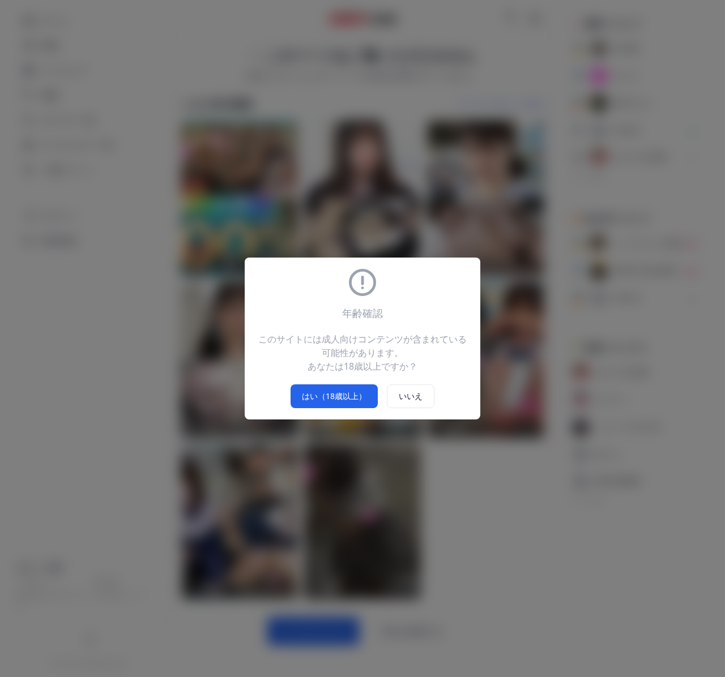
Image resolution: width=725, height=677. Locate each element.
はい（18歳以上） (334, 396)
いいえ (411, 396)
